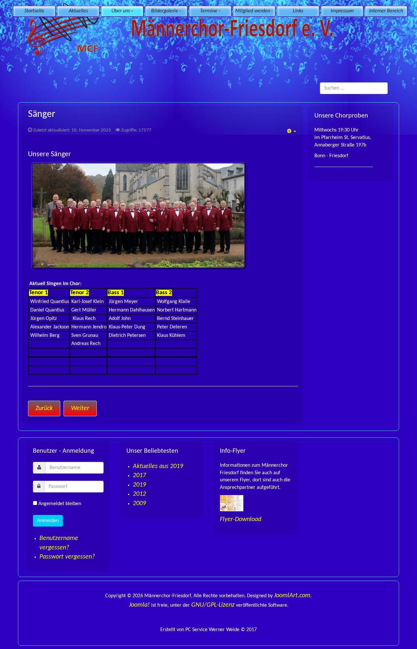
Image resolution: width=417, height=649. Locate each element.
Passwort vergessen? (67, 557)
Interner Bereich (386, 11)
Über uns (120, 11)
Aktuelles (78, 11)
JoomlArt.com (292, 595)
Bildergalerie (164, 11)
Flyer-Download (240, 519)
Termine (208, 11)
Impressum (342, 11)
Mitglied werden (252, 11)
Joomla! (139, 605)
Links (298, 11)
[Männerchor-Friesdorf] (181, 28)
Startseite (34, 11)
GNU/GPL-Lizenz (213, 605)
